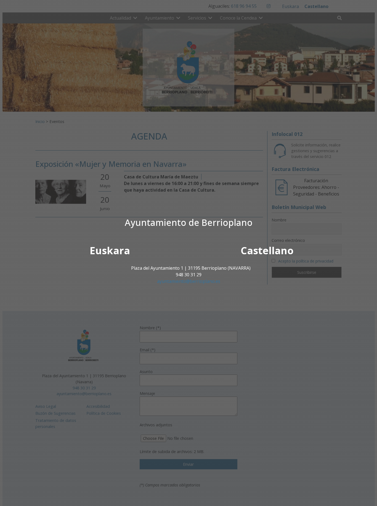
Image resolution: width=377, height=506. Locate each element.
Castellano (267, 250)
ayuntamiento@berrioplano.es (188, 281)
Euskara (110, 250)
